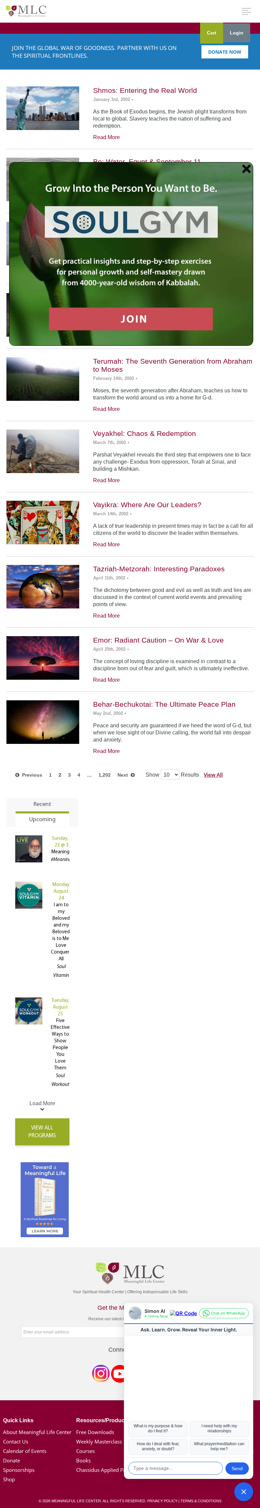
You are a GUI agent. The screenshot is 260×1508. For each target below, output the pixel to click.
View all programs (42, 1132)
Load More (42, 1103)
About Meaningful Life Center (37, 1432)
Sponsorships (19, 1469)
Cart (211, 32)
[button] (243, 1491)
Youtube (120, 1375)
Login (236, 32)
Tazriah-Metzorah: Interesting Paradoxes (159, 569)
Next (124, 775)
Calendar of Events (24, 1451)
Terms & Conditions (200, 1501)
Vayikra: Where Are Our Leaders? (147, 505)
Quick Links (18, 1420)
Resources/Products (102, 1420)
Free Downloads (95, 1432)
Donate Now (224, 52)
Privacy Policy (162, 1501)
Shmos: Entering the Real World (145, 90)
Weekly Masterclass (99, 1441)
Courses (85, 1451)
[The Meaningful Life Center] (26, 11)
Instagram (101, 1375)
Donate (11, 1460)
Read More (106, 137)
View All (213, 774)
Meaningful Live (68, 852)
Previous (30, 775)
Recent (42, 805)
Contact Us (15, 1441)
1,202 (105, 775)
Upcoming (42, 820)
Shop (9, 1479)
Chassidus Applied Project (106, 1469)
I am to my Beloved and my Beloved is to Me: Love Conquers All (61, 932)
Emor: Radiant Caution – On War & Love (158, 640)
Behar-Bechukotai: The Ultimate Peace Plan (164, 704)
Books (83, 1460)
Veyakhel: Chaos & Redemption (144, 433)
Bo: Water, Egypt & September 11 (147, 161)
